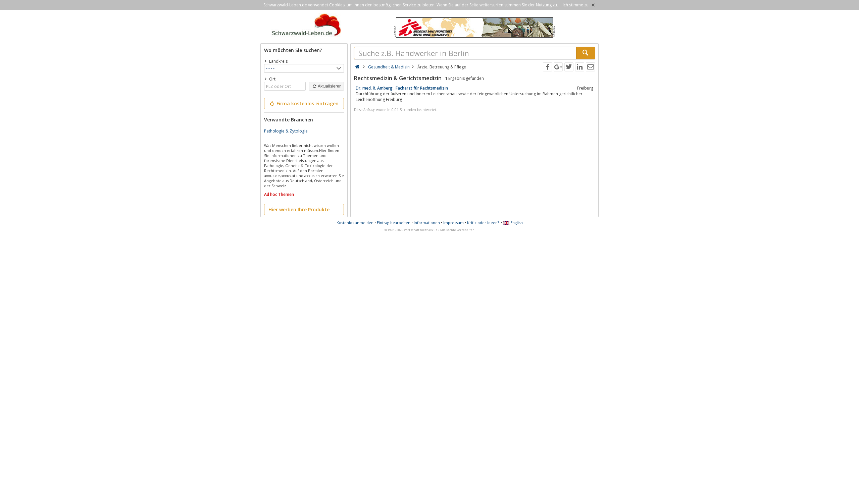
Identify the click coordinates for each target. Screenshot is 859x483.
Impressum (453, 222)
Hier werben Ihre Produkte (299, 209)
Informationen (427, 222)
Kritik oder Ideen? (483, 222)
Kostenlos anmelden (355, 222)
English (516, 222)
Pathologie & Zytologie (286, 131)
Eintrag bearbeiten (393, 222)
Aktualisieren (329, 86)
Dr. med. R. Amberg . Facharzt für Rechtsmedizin (402, 88)
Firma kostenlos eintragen (307, 103)
